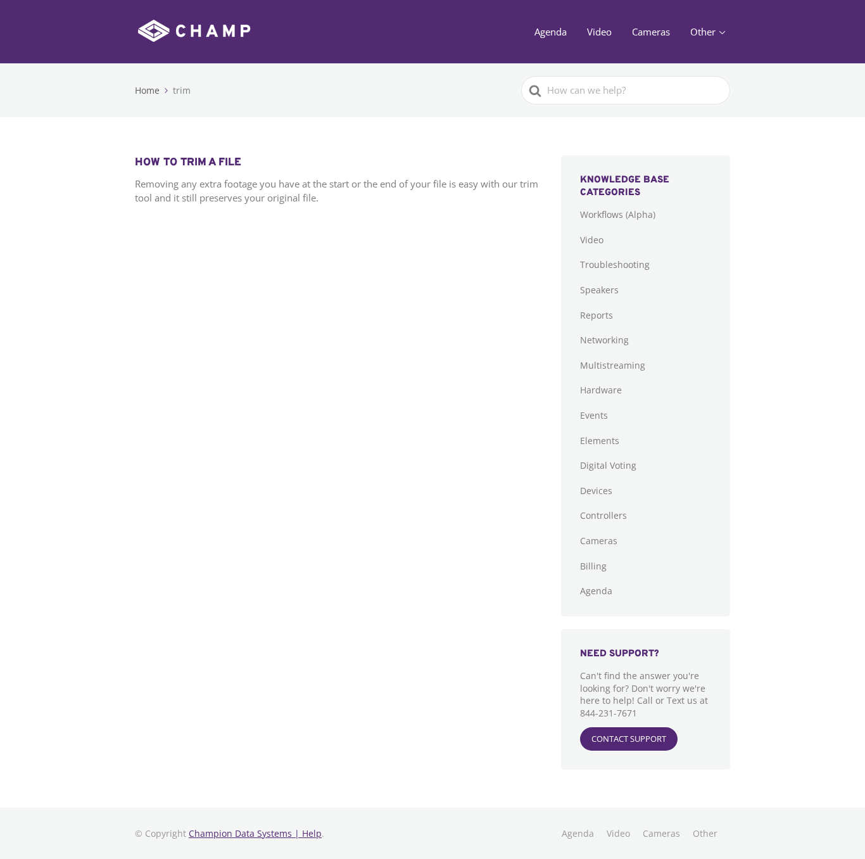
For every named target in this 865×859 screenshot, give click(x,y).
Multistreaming (612, 365)
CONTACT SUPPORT (628, 738)
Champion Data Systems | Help (255, 833)
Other (703, 31)
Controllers (603, 515)
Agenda (550, 31)
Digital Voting (608, 465)
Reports (596, 315)
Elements (599, 441)
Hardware (601, 390)
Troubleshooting (615, 264)
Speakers (599, 290)
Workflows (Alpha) (617, 214)
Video (599, 31)
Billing (593, 566)
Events (594, 415)
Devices (596, 491)
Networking (604, 340)
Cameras (651, 31)
